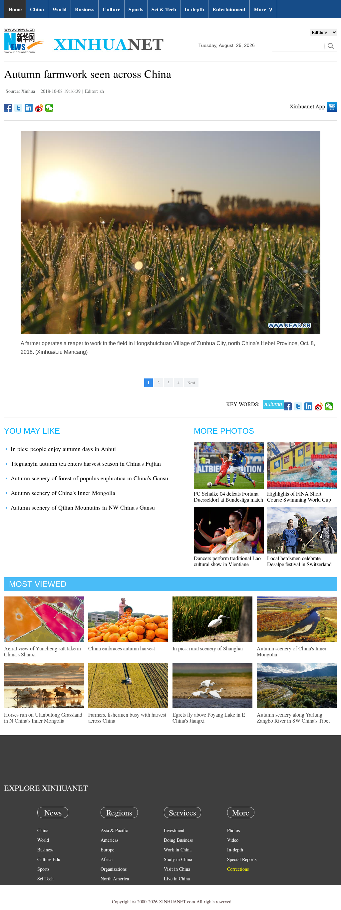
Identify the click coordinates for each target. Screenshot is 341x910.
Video (232, 840)
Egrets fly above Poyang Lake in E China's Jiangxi (208, 717)
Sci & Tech (164, 9)
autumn (273, 404)
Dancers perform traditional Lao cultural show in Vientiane (227, 561)
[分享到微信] (49, 108)
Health (43, 888)
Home (15, 9)
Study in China (178, 859)
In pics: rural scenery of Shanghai (207, 648)
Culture (111, 9)
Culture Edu (48, 859)
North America (115, 878)
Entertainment (228, 9)
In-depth (194, 9)
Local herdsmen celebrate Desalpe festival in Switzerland (299, 561)
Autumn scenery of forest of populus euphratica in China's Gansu (89, 478)
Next (191, 382)
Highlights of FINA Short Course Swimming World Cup (299, 496)
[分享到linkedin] (29, 108)
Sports (136, 9)
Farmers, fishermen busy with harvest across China (127, 717)
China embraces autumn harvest (121, 648)
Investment (174, 830)
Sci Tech (45, 878)
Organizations (114, 869)
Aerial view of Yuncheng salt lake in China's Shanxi (42, 651)
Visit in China (177, 869)
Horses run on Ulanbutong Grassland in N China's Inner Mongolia (43, 717)
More (263, 9)
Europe (107, 849)
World (59, 9)
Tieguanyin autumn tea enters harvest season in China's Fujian (86, 463)
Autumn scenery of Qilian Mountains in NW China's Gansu (83, 507)
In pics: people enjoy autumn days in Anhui (63, 449)
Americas (109, 840)
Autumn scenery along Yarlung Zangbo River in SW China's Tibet (293, 717)
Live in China (177, 878)
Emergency (174, 888)
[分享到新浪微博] (39, 108)
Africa (107, 859)
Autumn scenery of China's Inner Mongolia (63, 493)
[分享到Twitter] (18, 108)
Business (84, 9)
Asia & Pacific (114, 830)
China (37, 9)
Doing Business (178, 840)
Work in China (177, 849)
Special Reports (241, 859)
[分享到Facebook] (8, 108)
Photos (233, 830)
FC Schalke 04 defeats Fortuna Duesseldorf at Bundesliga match (228, 496)
